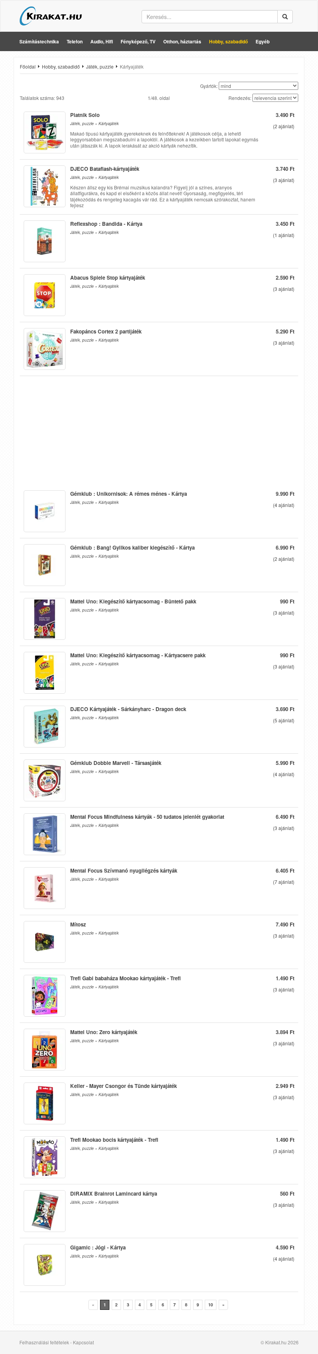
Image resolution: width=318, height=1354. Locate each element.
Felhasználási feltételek (44, 1342)
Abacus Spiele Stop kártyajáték (107, 277)
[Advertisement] (159, 430)
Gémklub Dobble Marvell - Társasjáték (115, 762)
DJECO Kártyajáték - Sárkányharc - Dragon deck (128, 709)
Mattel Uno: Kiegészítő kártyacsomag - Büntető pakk (133, 601)
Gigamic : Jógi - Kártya (98, 1247)
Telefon (75, 41)
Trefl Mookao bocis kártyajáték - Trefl (114, 1139)
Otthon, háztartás (182, 41)
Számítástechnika (39, 41)
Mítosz (78, 924)
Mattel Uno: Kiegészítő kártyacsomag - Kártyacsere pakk (138, 655)
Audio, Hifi (101, 41)
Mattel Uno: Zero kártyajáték (103, 1032)
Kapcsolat (83, 1342)
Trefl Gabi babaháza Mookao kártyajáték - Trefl (125, 978)
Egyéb (263, 41)
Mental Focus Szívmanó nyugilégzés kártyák (123, 870)
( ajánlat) (283, 126)
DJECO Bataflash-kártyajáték (104, 168)
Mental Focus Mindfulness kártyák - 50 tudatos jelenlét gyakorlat (147, 816)
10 (210, 1305)
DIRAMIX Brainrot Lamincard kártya (113, 1193)
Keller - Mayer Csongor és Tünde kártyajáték (123, 1085)
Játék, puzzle (100, 66)
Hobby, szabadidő (228, 41)
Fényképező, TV (138, 41)
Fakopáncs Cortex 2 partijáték (106, 331)
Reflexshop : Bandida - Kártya (106, 223)
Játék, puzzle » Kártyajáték (94, 123)
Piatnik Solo (85, 115)
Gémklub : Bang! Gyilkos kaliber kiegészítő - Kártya (132, 547)
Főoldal (28, 66)
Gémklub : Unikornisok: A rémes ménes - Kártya (128, 493)
